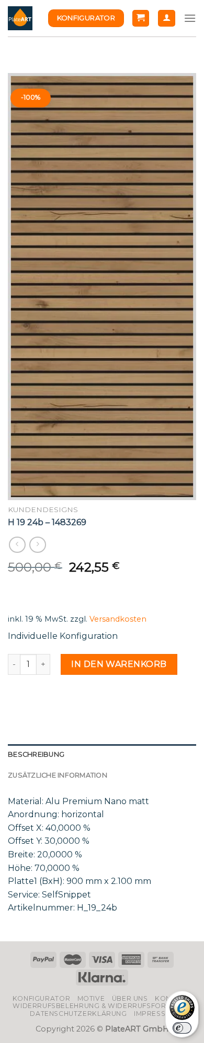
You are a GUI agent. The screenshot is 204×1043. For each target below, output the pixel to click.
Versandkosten (117, 619)
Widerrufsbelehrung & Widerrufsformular (102, 1006)
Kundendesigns (43, 509)
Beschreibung (36, 754)
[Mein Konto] (166, 18)
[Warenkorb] (141, 18)
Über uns (130, 998)
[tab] (102, 754)
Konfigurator (41, 998)
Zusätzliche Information (57, 775)
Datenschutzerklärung (78, 1013)
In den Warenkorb (119, 664)
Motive (91, 998)
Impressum (155, 1013)
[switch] (182, 1028)
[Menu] (190, 18)
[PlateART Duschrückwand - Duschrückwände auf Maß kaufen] (20, 18)
